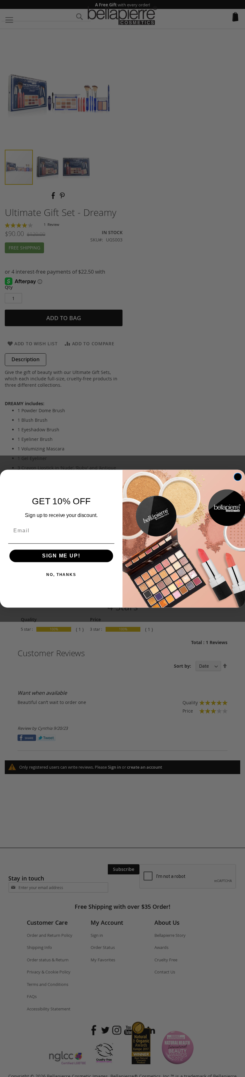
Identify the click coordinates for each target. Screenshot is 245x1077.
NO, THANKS (61, 574)
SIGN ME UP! (61, 555)
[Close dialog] (238, 477)
